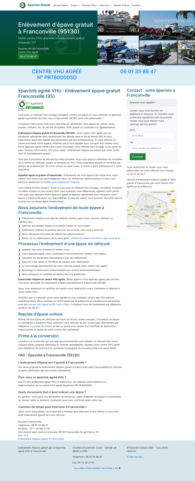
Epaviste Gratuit (39, 5)
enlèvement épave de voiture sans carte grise (95, 238)
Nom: (132, 129)
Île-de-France (61, 5)
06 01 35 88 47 (28, 56)
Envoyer (137, 156)
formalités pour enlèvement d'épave (59, 182)
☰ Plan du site (134, 456)
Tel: (131, 142)
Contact (136, 5)
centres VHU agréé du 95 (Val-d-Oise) (48, 304)
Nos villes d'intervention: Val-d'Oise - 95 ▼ (97, 468)
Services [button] (105, 5)
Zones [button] (74, 5)
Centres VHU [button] (89, 5)
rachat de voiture (43, 326)
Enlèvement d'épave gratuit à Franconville (41, 438)
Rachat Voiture (121, 5)
